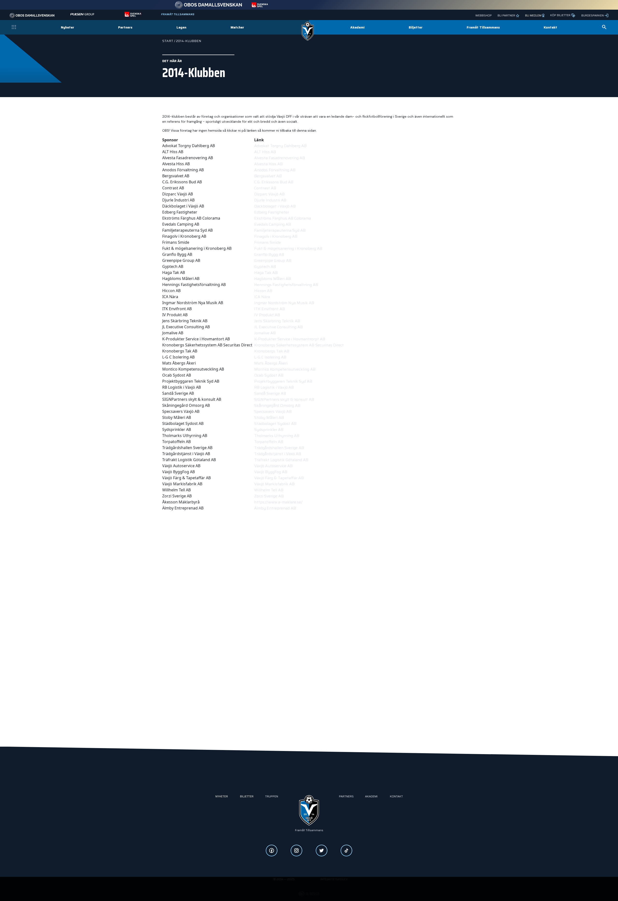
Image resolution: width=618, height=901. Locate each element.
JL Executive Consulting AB (278, 327)
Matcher (237, 27)
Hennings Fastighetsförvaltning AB (286, 285)
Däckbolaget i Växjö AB (275, 206)
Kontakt (550, 27)
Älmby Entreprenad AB (275, 508)
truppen (271, 796)
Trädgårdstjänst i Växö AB (277, 454)
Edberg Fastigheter (271, 212)
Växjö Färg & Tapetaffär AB (279, 478)
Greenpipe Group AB (272, 260)
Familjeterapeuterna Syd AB (280, 230)
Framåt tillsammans (309, 830)
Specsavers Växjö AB (273, 411)
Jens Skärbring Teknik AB (277, 321)
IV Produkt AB (267, 315)
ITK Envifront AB (269, 309)
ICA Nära (262, 297)
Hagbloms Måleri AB (272, 279)
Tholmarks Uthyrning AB (276, 436)
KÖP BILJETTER (560, 15)
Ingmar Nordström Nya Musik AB (284, 303)
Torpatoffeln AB (268, 442)
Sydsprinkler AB (268, 430)
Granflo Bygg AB (269, 254)
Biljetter (415, 27)
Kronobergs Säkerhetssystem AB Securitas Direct (299, 345)
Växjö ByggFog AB (270, 472)
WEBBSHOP (483, 15)
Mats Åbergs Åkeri (271, 363)
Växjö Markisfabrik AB (274, 484)
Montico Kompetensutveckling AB (285, 369)
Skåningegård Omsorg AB (277, 405)
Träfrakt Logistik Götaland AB (281, 460)
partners (346, 796)
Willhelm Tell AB (268, 490)
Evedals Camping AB (272, 224)
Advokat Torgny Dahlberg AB (280, 146)
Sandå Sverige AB (270, 393)
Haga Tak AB (266, 273)
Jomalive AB (265, 333)
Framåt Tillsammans (483, 27)
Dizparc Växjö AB (269, 194)
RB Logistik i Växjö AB (274, 387)
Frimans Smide (267, 242)
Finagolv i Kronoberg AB (275, 236)
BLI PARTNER (507, 15)
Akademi (357, 27)
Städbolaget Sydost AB (275, 424)
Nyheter (67, 27)
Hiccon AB (263, 291)
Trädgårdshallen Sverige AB (279, 448)
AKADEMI (371, 796)
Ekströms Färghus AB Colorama (282, 218)
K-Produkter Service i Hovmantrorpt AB (289, 339)
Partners (125, 27)
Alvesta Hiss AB (268, 164)
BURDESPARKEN (592, 15)
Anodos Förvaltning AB (274, 170)
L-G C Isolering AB (270, 357)
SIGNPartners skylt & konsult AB (284, 399)
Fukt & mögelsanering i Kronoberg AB (288, 248)
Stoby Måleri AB (269, 418)
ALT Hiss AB (265, 152)
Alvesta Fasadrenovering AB (279, 158)
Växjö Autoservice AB (273, 466)
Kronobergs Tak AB (271, 351)
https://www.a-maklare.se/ (278, 502)
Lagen (181, 27)
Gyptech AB (265, 267)
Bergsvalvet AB (268, 176)
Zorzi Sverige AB (269, 496)
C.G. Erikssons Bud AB (273, 182)
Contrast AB (265, 188)
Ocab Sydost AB (268, 375)
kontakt (396, 796)
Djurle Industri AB (270, 200)
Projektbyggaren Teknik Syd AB (283, 381)
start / (169, 40)
